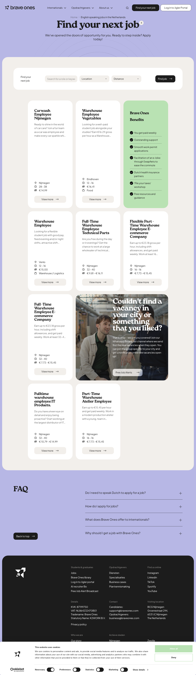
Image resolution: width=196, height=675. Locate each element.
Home (74, 17)
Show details (139, 670)
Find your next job (145, 7)
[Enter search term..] (127, 8)
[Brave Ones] (20, 8)
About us (104, 7)
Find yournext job (26, 78)
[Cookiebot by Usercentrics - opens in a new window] (17, 670)
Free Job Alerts (124, 372)
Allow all (174, 649)
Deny (173, 657)
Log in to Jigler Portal (175, 7)
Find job (162, 78)
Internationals (55, 7)
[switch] (76, 670)
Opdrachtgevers (80, 7)
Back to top (22, 536)
